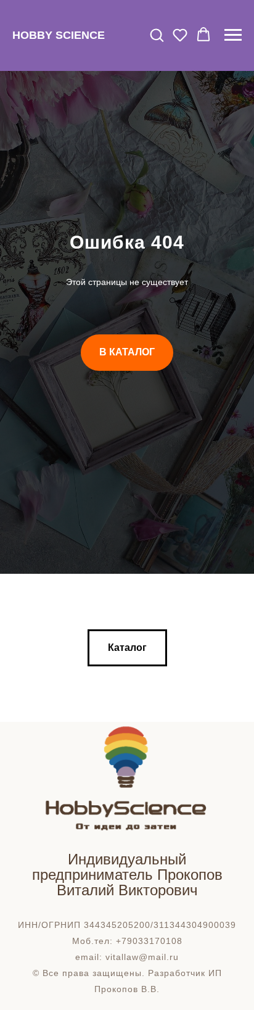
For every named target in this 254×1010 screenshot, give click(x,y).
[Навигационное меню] (233, 35)
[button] (156, 34)
